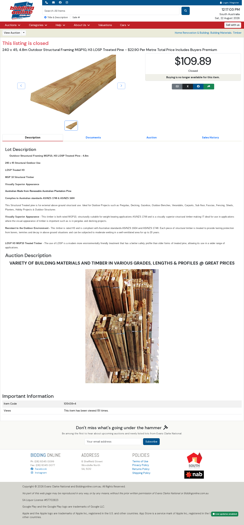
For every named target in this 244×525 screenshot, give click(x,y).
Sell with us (233, 25)
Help (59, 25)
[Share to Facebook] (198, 86)
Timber (237, 32)
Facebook (40, 468)
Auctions (11, 25)
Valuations (105, 25)
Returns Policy (141, 469)
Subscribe (151, 441)
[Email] (177, 86)
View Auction (12, 32)
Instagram (40, 472)
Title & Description (58, 17)
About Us (80, 25)
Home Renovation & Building (192, 32)
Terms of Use (140, 461)
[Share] (208, 86)
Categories (36, 25)
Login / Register (230, 2)
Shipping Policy (141, 473)
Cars (123, 25)
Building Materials (220, 32)
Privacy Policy (140, 465)
